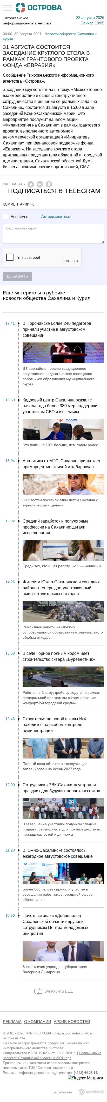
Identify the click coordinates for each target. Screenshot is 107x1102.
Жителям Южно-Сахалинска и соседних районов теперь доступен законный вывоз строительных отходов (61, 588)
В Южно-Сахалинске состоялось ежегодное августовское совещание (58, 853)
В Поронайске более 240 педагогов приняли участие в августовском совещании (57, 329)
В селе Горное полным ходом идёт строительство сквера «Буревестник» (59, 656)
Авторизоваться (55, 216)
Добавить (17, 276)
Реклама (12, 1022)
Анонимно (19, 217)
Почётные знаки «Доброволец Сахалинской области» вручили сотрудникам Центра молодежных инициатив (55, 924)
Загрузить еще (58, 991)
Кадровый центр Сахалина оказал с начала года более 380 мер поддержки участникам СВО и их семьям (60, 406)
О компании (37, 1022)
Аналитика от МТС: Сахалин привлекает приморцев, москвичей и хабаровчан (62, 464)
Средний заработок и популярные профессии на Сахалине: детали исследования (56, 527)
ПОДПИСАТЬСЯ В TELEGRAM (54, 191)
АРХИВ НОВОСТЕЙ (72, 1022)
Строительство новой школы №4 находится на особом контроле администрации (54, 725)
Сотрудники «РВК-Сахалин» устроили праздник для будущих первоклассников (61, 788)
